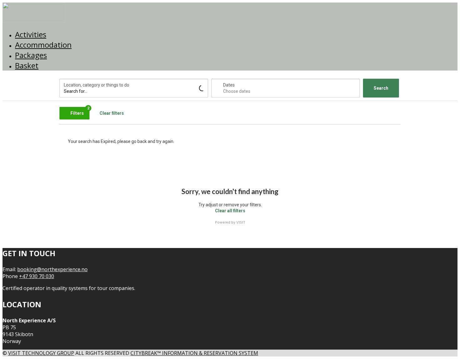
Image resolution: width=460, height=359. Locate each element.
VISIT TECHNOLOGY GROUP (41, 353)
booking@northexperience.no (52, 269)
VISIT (240, 222)
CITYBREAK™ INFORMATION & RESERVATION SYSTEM (194, 353)
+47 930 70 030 (36, 276)
